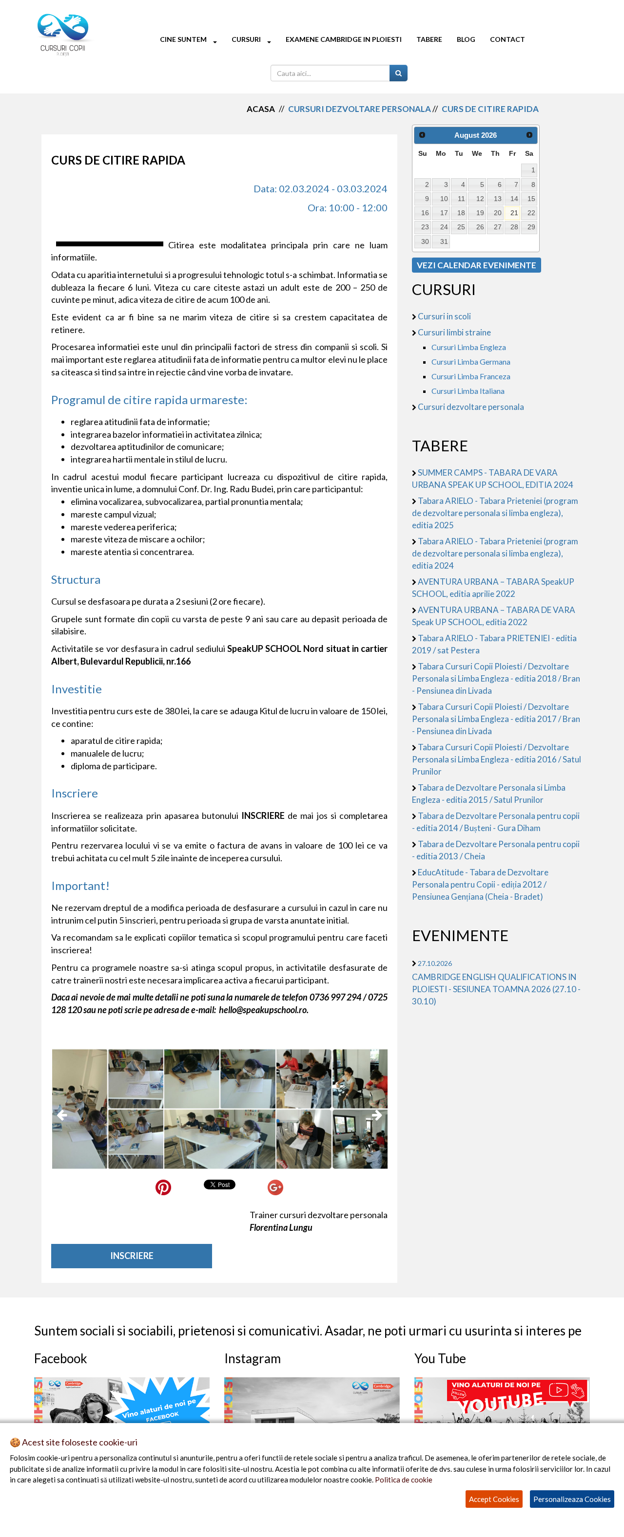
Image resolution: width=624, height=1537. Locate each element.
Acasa (261, 109)
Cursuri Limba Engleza (468, 347)
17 (444, 213)
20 (498, 213)
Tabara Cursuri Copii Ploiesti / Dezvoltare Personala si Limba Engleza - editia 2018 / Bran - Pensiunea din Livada (496, 678)
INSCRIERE (132, 1255)
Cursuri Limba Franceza (470, 376)
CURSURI (247, 39)
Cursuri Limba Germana (470, 361)
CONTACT (507, 39)
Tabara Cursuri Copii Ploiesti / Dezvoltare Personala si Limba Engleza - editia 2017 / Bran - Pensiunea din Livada (496, 719)
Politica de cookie (403, 1479)
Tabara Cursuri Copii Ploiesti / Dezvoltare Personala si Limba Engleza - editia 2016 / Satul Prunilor (496, 759)
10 (444, 199)
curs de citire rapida (490, 109)
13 (498, 199)
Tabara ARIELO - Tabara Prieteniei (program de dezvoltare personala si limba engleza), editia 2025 (495, 513)
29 (531, 227)
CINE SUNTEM (184, 39)
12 (480, 199)
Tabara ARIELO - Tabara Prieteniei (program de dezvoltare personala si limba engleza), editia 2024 (495, 553)
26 (480, 227)
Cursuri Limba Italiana (468, 390)
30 (425, 241)
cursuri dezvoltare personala (359, 109)
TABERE (429, 39)
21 (514, 213)
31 (444, 241)
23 (425, 227)
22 (531, 213)
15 (531, 199)
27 (498, 227)
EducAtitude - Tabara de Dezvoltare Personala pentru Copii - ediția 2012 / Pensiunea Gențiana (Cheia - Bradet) (480, 884)
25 (461, 227)
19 (480, 213)
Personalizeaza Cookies (572, 1499)
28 (514, 227)
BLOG (466, 39)
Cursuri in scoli (444, 316)
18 (461, 213)
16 (425, 213)
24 (444, 227)
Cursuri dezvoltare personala (471, 407)
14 (514, 199)
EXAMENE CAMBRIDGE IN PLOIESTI (344, 39)
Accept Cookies (494, 1499)
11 (461, 199)
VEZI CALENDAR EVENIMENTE (476, 265)
